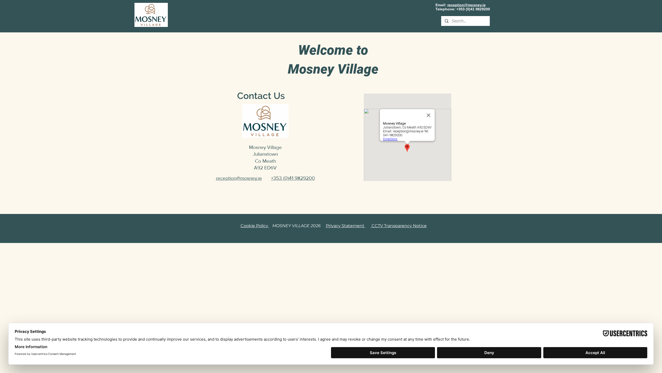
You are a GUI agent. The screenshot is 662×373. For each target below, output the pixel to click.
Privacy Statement (345, 225)
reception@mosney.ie (466, 5)
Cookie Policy (254, 225)
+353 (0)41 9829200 (473, 9)
